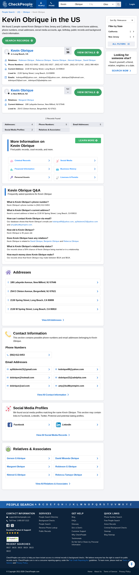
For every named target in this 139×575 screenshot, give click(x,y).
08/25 (20, 548)
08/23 (31, 548)
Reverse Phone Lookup (48, 528)
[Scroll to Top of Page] (131, 564)
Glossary (75, 524)
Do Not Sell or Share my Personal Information (85, 543)
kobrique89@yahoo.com (63, 221)
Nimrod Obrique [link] (75, 60)
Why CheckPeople (79, 535)
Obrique (26, 12)
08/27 (8, 548)
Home (90, 572)
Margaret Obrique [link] (26, 100)
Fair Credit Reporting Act (79, 560)
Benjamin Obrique (51, 241)
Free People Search (112, 521)
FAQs (74, 521)
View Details (86, 52)
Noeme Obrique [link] (59, 60)
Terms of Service (110, 572)
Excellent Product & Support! (18, 530)
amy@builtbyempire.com (21, 225)
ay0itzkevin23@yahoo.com (86, 221)
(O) (18, 12)
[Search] (118, 4)
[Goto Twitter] (12, 526)
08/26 (14, 548)
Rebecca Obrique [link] (43, 60)
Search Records (17, 40)
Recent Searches (18, 544)
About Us (98, 572)
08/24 (25, 548)
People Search (8, 12)
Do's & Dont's (77, 528)
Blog (73, 517)
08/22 (8, 551)
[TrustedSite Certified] (12, 539)
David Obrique (36, 241)
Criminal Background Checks (115, 528)
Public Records (45, 531)
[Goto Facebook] (8, 526)
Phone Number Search (113, 517)
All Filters (119, 44)
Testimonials (77, 538)
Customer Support (79, 531)
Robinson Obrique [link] (26, 60)
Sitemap (107, 531)
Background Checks (47, 521)
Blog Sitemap (109, 535)
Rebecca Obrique (71, 241)
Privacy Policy (22, 563)
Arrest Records (110, 524)
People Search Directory (48, 517)
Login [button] (132, 4)
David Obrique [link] (89, 60)
